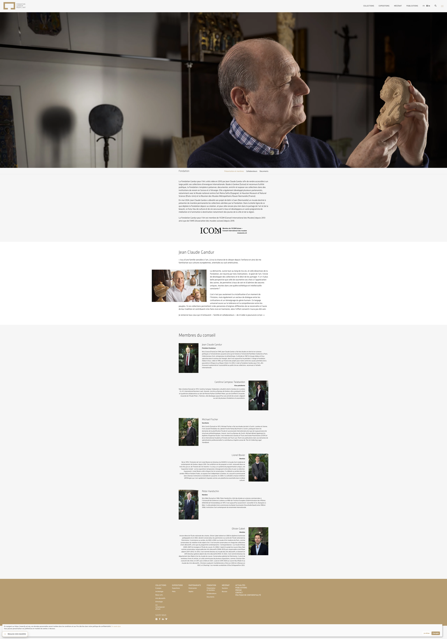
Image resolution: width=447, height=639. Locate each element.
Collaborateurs (251, 171)
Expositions (384, 6)
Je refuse (427, 633)
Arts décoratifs (160, 598)
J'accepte (436, 633)
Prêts (174, 592)
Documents (264, 171)
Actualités (240, 585)
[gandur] (18, 6)
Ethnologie (159, 602)
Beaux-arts (159, 595)
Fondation (211, 585)
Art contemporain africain (160, 607)
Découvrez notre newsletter (17, 634)
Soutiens (225, 588)
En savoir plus (116, 626)
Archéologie (159, 592)
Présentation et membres (234, 171)
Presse (238, 590)
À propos (158, 588)
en (424, 6)
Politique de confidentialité (248, 595)
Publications (412, 6)
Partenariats (195, 585)
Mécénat (398, 6)
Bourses (224, 592)
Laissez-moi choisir (10, 633)
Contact (239, 593)
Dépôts (191, 592)
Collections (368, 6)
